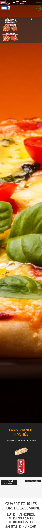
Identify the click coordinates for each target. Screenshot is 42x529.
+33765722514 (21, 1)
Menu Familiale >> (33, 481)
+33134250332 (21, 3)
